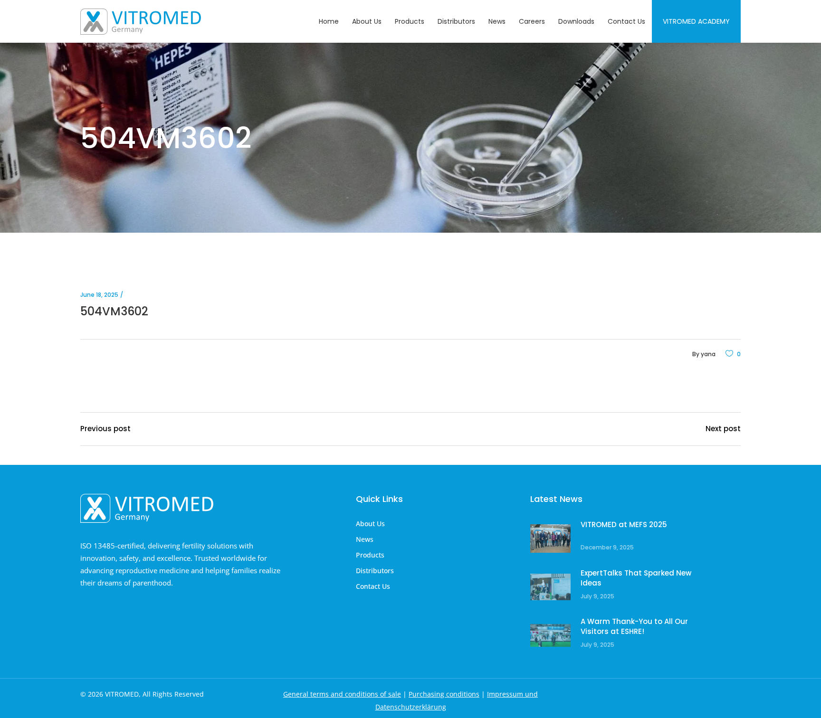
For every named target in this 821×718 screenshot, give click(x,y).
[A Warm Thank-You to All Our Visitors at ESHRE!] (550, 635)
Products (370, 554)
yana (708, 354)
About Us (370, 523)
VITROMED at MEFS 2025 (624, 524)
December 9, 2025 (607, 547)
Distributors (375, 570)
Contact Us (373, 586)
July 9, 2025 (597, 596)
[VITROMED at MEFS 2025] (550, 539)
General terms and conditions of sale (342, 694)
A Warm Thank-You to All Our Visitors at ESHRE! (634, 626)
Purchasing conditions (444, 694)
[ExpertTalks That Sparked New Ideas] (550, 587)
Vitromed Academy (696, 21)
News (364, 539)
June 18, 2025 (99, 295)
